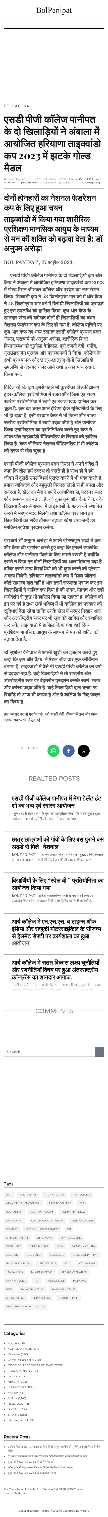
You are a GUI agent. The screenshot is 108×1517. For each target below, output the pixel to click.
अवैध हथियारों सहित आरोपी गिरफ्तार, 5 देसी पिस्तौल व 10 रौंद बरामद (40, 1467)
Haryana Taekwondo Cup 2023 (49, 182)
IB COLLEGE (57, 1254)
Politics (12, 1398)
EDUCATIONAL (17, 106)
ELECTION (12, 1254)
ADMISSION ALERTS (22, 1348)
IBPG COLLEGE (47, 1263)
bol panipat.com (21, 182)
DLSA (60, 1246)
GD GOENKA (34, 1254)
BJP (81, 1203)
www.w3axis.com (15, 1493)
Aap (8, 1194)
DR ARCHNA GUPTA (83, 1246)
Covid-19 (11, 1229)
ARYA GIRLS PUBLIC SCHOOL (23, 1203)
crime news (44, 1237)
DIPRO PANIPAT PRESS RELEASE (30, 1365)
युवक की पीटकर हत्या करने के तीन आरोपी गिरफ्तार (32, 1473)
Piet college (56, 1280)
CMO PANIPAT (14, 1220)
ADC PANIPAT (28, 1194)
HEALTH (13, 1381)
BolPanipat (54, 10)
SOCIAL (13, 1409)
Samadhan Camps (63, 1289)
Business (14, 1354)
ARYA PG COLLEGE (60, 1203)
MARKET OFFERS (20, 1387)
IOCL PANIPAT (87, 1263)
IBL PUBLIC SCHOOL (18, 1263)
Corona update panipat (47, 1220)
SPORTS (13, 1414)
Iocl (67, 1263)
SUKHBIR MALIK (69, 1298)
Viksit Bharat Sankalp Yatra (25, 1306)
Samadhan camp (32, 1289)
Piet (36, 1280)
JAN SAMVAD (14, 1272)
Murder (13, 1393)
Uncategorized (18, 1420)
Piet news (79, 1280)
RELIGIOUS (15, 1403)
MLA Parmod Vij (41, 1272)
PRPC (9, 1289)
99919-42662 (67, 1489)
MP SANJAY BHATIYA (73, 1272)
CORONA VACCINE (82, 1220)
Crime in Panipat (17, 1237)
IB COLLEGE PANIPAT (85, 1254)
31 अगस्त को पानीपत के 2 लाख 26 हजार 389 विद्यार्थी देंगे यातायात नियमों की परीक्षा (48, 1456)
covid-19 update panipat (42, 1229)
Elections (14, 1376)
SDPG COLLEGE (77, 182)
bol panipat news (73, 1211)
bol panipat (81, 179)
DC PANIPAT (13, 1246)
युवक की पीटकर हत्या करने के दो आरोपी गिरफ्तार (31, 1462)
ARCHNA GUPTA (54, 1194)
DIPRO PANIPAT (38, 1246)
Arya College (82, 1194)
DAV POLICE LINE (71, 1237)
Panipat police (16, 1280)
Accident (14, 1343)
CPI (69, 1229)
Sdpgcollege (94, 182)
